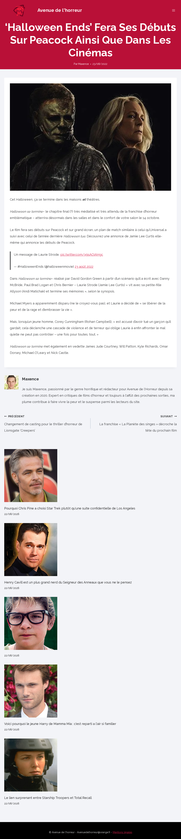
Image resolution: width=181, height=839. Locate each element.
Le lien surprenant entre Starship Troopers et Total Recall (48, 798)
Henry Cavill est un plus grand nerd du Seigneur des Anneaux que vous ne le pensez (68, 582)
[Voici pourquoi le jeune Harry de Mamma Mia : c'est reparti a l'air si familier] (90, 691)
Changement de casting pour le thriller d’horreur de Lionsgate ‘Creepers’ (43, 423)
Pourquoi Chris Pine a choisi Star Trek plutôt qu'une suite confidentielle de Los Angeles (69, 508)
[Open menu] (173, 10)
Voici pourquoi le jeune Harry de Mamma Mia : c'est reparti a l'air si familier (60, 724)
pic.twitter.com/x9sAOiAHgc (81, 254)
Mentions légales (122, 832)
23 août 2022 (84, 266)
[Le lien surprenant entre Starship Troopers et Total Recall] (90, 765)
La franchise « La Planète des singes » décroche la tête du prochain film (138, 423)
